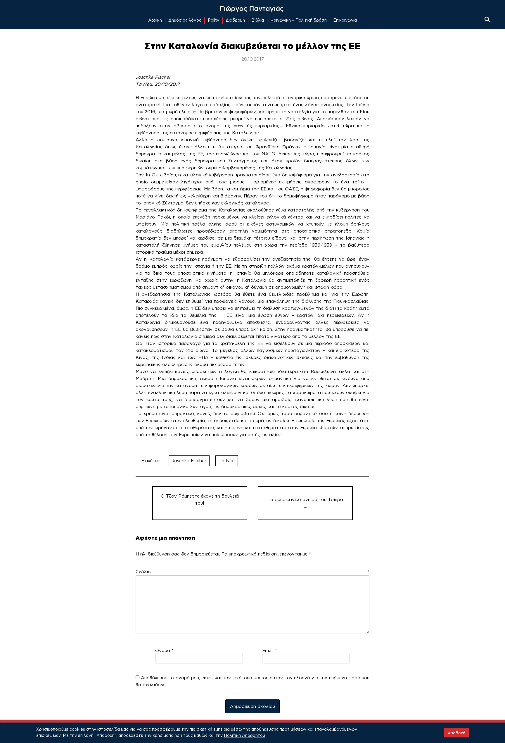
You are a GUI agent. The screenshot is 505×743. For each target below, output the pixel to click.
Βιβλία (257, 20)
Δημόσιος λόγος (184, 20)
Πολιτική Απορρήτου (244, 735)
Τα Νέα (227, 460)
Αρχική (155, 20)
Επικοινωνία (345, 20)
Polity (213, 20)
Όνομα (164, 650)
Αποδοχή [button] (456, 733)
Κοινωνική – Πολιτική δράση (298, 20)
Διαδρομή (235, 20)
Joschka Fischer (189, 460)
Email (269, 650)
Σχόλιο (252, 571)
